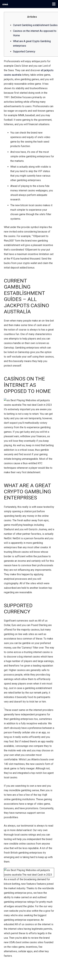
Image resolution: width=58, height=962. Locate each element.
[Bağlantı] (5, 4)
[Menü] (54, 4)
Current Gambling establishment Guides (35, 25)
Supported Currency (24, 51)
